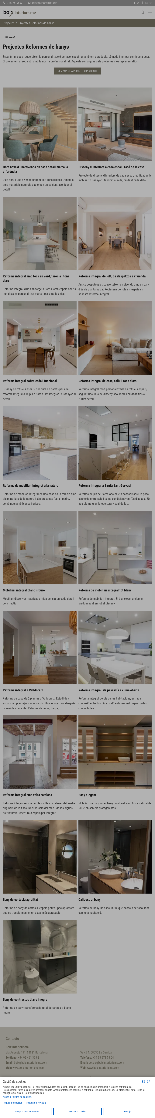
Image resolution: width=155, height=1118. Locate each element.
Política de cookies (12, 1102)
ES (143, 1081)
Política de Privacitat (36, 1102)
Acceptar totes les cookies (27, 1111)
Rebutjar (128, 1111)
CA (148, 1081)
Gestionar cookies (77, 1111)
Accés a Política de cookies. (17, 1096)
